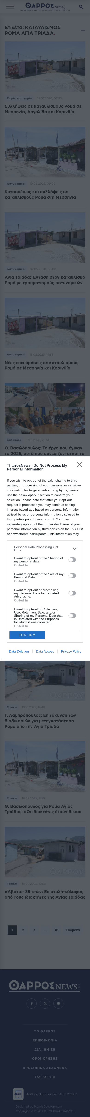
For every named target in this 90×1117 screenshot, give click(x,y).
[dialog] (45, 558)
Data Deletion (19, 651)
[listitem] (45, 548)
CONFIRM (27, 635)
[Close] (81, 465)
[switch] (72, 559)
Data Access (45, 651)
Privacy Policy (71, 651)
